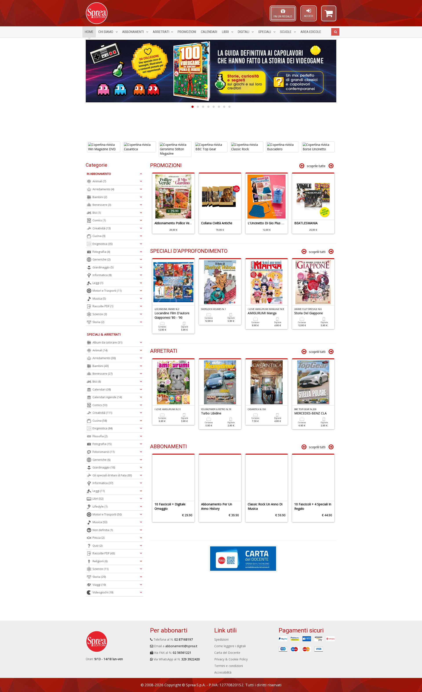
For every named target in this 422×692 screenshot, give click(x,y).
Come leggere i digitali (230, 646)
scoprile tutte (316, 166)
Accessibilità (222, 672)
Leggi (98, 283)
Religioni (100, 561)
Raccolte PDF (103, 306)
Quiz (97, 545)
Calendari (209, 32)
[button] (328, 15)
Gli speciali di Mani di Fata (112, 475)
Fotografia (101, 252)
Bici (97, 213)
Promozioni (187, 32)
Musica (99, 298)
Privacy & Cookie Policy (231, 659)
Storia (98, 322)
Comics (99, 220)
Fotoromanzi (104, 452)
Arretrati (161, 32)
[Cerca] (335, 32)
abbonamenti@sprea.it (181, 646)
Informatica (102, 275)
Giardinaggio (103, 267)
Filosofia (100, 436)
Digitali (244, 32)
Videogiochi (103, 592)
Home (89, 32)
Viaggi (99, 585)
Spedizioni (221, 639)
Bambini (100, 197)
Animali (99, 181)
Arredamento (103, 189)
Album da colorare (107, 342)
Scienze (100, 314)
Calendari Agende (107, 397)
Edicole (310, 32)
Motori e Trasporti (107, 291)
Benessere (102, 205)
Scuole (286, 32)
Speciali (265, 32)
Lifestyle (100, 506)
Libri (225, 32)
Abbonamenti (133, 32)
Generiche (101, 259)
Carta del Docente (227, 652)
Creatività (102, 228)
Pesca (98, 538)
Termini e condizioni (228, 666)
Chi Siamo (106, 32)
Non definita (103, 530)
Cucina (99, 236)
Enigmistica (103, 244)
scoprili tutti (317, 252)
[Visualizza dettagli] (103, 149)
